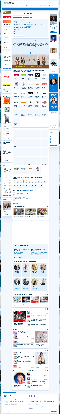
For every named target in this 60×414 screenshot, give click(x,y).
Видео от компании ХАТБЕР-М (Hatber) (22, 294)
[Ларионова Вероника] (34, 281)
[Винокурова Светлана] (34, 267)
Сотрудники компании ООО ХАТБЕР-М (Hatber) (24, 261)
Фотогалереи (6, 37)
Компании (6, 5)
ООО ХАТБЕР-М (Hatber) (31, 40)
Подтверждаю (54, 411)
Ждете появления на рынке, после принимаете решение (7, 60)
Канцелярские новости (6, 96)
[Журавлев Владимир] (26, 281)
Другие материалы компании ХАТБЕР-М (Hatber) (25, 370)
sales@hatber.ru (18, 31)
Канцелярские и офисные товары (10, 3)
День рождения (6, 126)
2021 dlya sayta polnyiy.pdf (19, 194)
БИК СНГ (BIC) (5, 52)
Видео (5, 44)
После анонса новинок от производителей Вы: (7, 54)
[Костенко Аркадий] (17, 267)
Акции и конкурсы (5, 31)
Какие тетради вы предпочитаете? (53, 134)
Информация (35, 5)
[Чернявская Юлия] (43, 267)
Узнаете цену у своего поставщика (7, 57)
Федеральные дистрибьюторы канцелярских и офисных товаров (28, 17)
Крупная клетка (53, 141)
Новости (16, 5)
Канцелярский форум (6, 143)
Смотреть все (7, 195)
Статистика (6, 42)
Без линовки (53, 136)
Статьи (5, 33)
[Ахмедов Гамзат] (17, 281)
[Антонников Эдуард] (26, 267)
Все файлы (15, 203)
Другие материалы (6, 35)
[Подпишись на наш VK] (32, 395)
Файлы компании (5, 39)
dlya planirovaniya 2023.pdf (20, 192)
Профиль (5, 26)
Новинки (5, 29)
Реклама (51, 5)
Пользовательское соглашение (18, 411)
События (22, 5)
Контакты (5, 47)
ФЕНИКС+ (51, 132)
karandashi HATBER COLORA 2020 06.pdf (22, 199)
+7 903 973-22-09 (52, 396)
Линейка (52, 142)
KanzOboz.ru (8, 401)
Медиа (45, 5)
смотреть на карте (33, 22)
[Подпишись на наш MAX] (34, 395)
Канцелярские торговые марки (7, 72)
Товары (11, 5)
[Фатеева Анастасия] (43, 281)
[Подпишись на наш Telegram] (29, 395)
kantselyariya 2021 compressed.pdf (21, 197)
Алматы (28, 24)
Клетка (52, 138)
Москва (35, 24)
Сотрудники (6, 45)
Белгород (32, 24)
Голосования (6, 50)
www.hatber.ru (18, 29)
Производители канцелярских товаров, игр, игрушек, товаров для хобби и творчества (18, 17)
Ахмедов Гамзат (17, 286)
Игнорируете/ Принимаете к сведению (6, 65)
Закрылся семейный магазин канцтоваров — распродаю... (7, 147)
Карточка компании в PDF (19, 35)
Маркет (41, 5)
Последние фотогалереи (19, 206)
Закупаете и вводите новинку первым (7, 62)
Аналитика (28, 5)
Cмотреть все (39, 24)
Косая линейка (53, 139)
